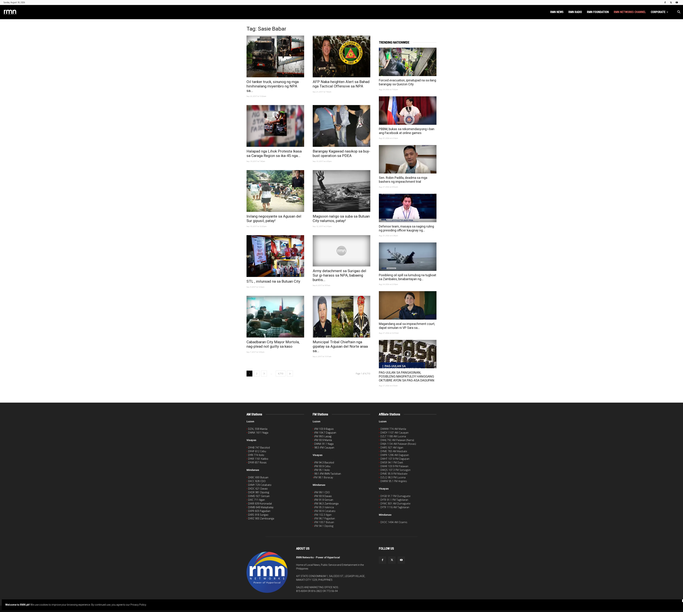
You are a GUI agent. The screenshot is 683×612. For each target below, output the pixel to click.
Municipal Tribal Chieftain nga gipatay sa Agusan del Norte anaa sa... (340, 346)
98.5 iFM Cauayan (324, 447)
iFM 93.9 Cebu (322, 466)
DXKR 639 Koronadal (260, 503)
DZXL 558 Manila (257, 429)
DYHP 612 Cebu (257, 451)
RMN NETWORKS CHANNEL (630, 12)
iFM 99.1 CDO (322, 492)
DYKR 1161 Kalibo (258, 458)
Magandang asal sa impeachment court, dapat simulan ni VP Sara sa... (407, 326)
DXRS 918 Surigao (258, 514)
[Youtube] (676, 2)
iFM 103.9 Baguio (324, 429)
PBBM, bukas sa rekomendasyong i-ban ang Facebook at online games (406, 131)
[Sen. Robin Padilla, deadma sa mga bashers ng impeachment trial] (407, 159)
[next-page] (290, 373)
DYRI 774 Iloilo (256, 455)
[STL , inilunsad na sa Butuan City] (275, 256)
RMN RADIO (575, 12)
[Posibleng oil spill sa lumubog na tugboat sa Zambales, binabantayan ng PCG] (407, 256)
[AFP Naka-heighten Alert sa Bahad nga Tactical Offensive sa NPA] (341, 56)
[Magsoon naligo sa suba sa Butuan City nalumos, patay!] (341, 191)
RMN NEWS (556, 12)
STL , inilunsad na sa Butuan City (273, 281)
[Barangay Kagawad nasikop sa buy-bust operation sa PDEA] (341, 126)
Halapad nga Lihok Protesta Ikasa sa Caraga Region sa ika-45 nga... (274, 153)
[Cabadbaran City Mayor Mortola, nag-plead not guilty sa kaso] (275, 317)
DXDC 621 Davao (258, 488)
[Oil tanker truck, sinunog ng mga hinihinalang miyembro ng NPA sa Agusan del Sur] (275, 56)
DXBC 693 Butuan (258, 477)
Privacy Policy (138, 604)
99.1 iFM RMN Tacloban (327, 473)
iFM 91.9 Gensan (323, 499)
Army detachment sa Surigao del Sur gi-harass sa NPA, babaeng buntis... (339, 275)
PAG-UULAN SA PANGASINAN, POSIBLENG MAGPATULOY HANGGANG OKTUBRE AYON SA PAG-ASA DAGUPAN (406, 376)
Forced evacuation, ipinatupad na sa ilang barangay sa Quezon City (407, 82)
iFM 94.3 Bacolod (324, 462)
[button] (678, 12)
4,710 (280, 373)
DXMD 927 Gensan (259, 496)
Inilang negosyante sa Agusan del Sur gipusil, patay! (274, 218)
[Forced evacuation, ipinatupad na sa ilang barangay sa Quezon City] (407, 62)
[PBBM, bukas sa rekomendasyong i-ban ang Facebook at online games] (407, 110)
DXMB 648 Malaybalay (260, 507)
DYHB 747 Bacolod (259, 447)
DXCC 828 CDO (257, 481)
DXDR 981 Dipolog (258, 492)
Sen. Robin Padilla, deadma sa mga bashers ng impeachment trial (403, 179)
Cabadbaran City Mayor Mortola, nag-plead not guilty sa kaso (273, 344)
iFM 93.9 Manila (323, 440)
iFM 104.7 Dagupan (325, 432)
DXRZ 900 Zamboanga (261, 518)
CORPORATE (658, 12)
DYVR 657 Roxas (257, 462)
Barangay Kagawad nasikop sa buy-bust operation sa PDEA (341, 153)
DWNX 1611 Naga (258, 432)
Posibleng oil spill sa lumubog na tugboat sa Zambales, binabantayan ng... (407, 277)
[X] (671, 2)
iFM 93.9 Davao (323, 496)
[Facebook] (665, 2)
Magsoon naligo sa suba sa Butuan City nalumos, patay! (341, 218)
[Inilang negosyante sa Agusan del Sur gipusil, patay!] (275, 191)
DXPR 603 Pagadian (259, 511)
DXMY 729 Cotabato (259, 485)
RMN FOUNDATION (598, 12)
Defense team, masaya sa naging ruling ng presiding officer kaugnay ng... (406, 228)
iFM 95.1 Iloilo (322, 470)
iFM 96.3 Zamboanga (326, 503)
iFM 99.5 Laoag (322, 436)
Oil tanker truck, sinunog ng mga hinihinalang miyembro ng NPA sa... (273, 86)
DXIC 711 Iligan (256, 499)
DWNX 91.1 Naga (323, 443)
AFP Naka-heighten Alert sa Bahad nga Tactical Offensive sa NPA (341, 84)
